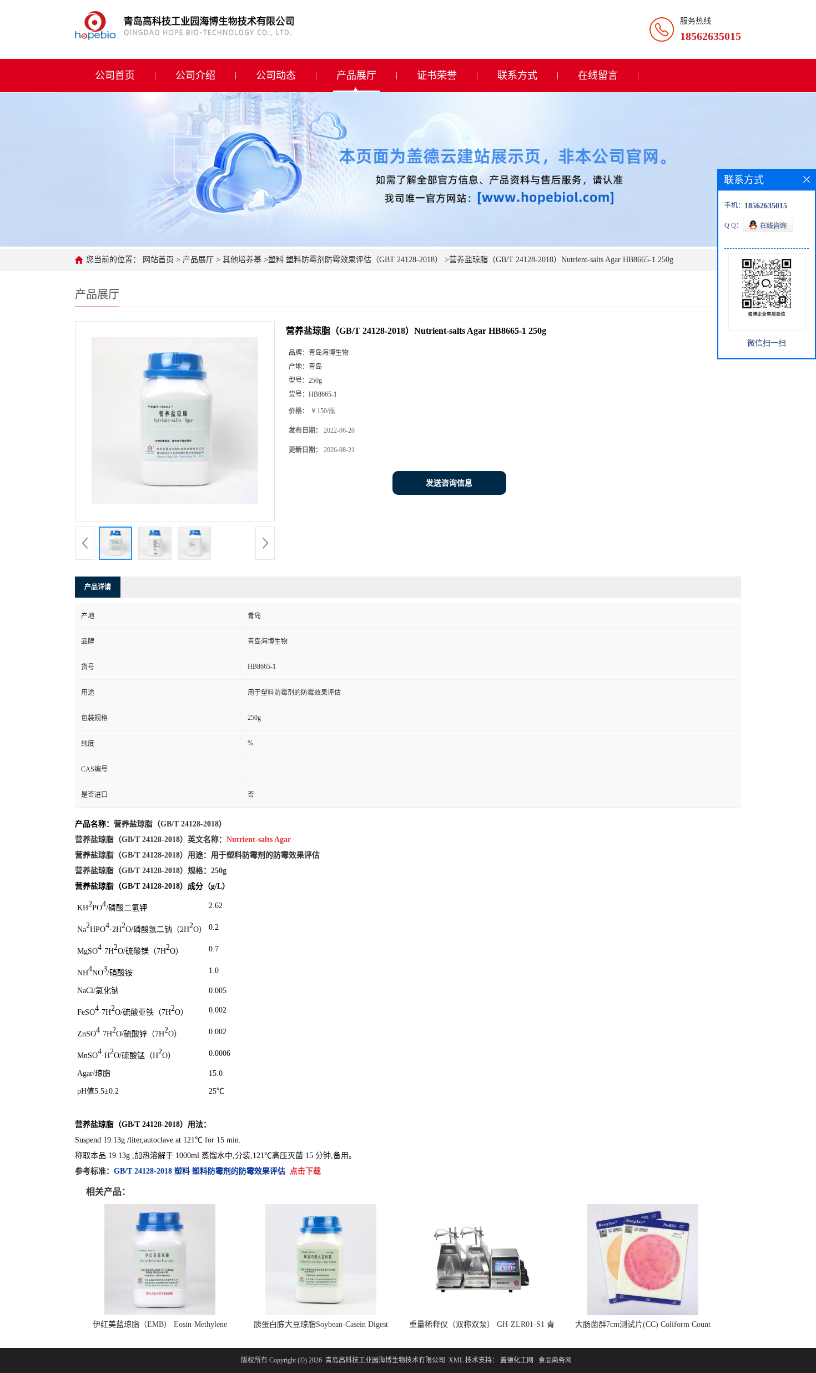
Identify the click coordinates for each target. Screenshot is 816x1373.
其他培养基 (240, 259)
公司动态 (276, 75)
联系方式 (517, 75)
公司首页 (115, 75)
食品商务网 (555, 1360)
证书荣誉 (437, 75)
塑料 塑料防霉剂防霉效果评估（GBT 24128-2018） (355, 259)
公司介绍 (195, 75)
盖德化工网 (516, 1360)
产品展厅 (356, 75)
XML (456, 1360)
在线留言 (598, 75)
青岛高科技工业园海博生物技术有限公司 (385, 1360)
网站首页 (158, 259)
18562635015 (710, 36)
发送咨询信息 (449, 483)
